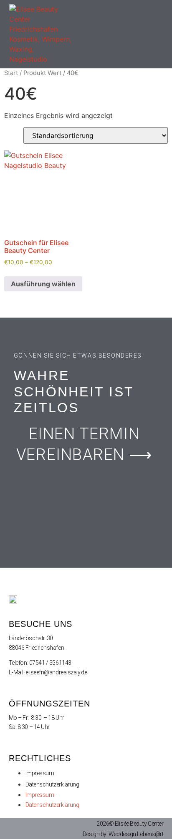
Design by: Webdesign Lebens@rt (123, 834)
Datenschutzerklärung (52, 784)
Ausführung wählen (43, 284)
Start (11, 73)
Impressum (39, 773)
